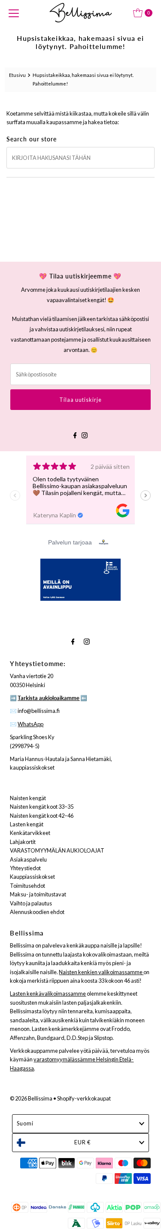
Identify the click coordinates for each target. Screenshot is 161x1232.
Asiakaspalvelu (28, 859)
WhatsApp (30, 724)
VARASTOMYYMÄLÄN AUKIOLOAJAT (57, 850)
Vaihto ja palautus (31, 903)
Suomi (25, 1123)
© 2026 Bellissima (31, 1098)
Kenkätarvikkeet (30, 832)
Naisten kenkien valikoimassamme (101, 972)
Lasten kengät (26, 824)
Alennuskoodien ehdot (37, 911)
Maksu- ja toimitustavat (38, 894)
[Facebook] (75, 434)
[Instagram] (85, 434)
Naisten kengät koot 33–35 (41, 806)
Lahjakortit (23, 841)
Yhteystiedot (25, 868)
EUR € (82, 1142)
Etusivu (17, 75)
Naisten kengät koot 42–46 (41, 815)
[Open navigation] (13, 13)
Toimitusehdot (27, 885)
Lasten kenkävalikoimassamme (48, 993)
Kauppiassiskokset (32, 876)
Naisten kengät (28, 798)
